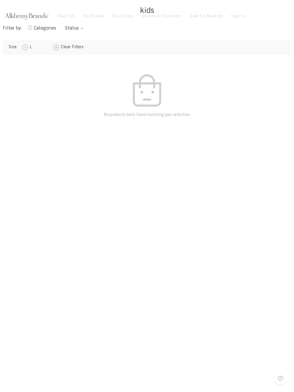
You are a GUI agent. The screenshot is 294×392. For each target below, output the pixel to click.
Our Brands (93, 16)
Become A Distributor (161, 16)
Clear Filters (72, 47)
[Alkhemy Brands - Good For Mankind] (26, 16)
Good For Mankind (206, 16)
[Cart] (276, 17)
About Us (66, 16)
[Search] (287, 16)
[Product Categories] (265, 17)
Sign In (238, 16)
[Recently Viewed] (280, 378)
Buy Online (123, 16)
